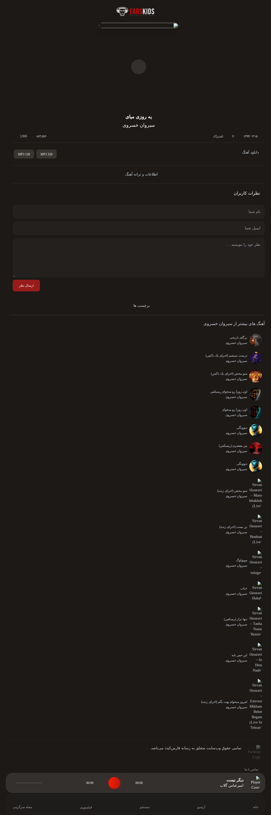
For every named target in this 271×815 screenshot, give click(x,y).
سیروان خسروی (218, 323)
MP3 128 (24, 154)
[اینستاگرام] (13, 754)
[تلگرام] (21, 754)
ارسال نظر (26, 285)
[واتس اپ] (30, 754)
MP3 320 (46, 154)
